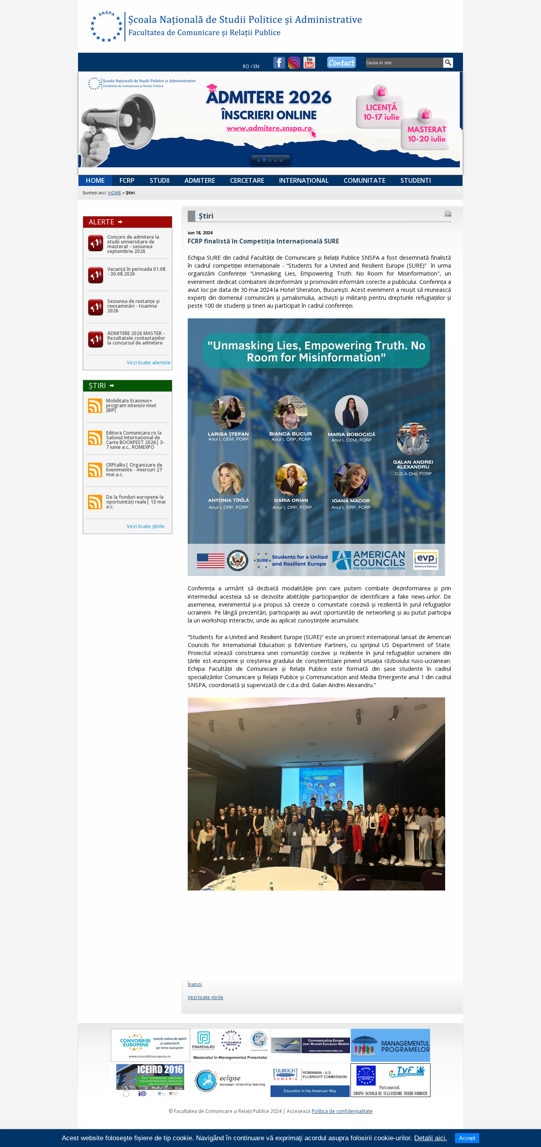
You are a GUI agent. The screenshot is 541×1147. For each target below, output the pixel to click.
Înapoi (195, 984)
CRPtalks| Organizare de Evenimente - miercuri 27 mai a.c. (134, 469)
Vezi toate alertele (149, 362)
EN (256, 66)
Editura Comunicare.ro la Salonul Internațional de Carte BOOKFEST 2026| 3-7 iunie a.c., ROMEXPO (135, 439)
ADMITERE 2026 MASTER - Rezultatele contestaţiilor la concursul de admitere (136, 338)
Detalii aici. (430, 1138)
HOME (114, 192)
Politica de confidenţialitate (342, 1111)
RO (246, 66)
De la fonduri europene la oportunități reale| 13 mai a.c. (136, 502)
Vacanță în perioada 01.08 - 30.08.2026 (136, 271)
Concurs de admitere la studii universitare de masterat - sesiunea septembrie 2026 (133, 244)
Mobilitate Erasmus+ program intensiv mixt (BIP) (131, 405)
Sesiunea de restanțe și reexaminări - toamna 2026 (133, 306)
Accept (467, 1138)
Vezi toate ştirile (146, 526)
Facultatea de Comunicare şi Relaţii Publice (106, 28)
